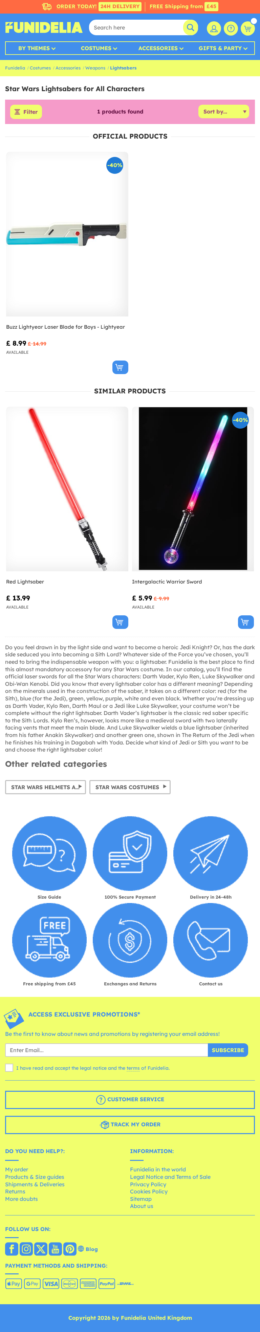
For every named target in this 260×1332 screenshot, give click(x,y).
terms (133, 1068)
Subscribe (228, 1050)
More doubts (21, 1198)
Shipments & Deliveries (35, 1184)
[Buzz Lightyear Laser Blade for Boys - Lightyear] (67, 234)
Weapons (95, 67)
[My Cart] (248, 28)
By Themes (34, 48)
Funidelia (15, 67)
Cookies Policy (149, 1191)
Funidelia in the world (158, 1169)
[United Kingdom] (11, 1249)
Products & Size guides (34, 1176)
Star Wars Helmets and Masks (48, 787)
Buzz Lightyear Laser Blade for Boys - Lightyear (65, 327)
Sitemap (141, 1198)
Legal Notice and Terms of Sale (170, 1176)
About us (141, 1206)
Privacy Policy (148, 1184)
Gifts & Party (220, 48)
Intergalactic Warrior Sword (167, 581)
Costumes (96, 48)
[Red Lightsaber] (67, 489)
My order (16, 1169)
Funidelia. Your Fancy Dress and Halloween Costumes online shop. (44, 27)
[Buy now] (120, 367)
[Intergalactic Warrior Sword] (193, 489)
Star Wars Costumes (127, 787)
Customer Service (135, 1099)
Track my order (134, 1124)
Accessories (158, 48)
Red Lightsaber (25, 581)
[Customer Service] (231, 28)
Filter (30, 111)
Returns (15, 1191)
